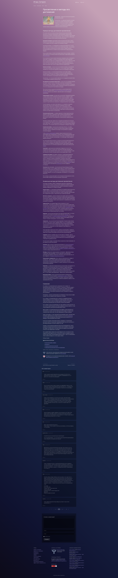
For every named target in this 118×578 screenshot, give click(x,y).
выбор (44, 145)
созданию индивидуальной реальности (60, 216)
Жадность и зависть (71, 365)
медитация (69, 162)
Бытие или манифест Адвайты (50, 342)
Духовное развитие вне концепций (51, 345)
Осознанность (36, 552)
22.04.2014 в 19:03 (48, 498)
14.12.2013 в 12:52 (47, 421)
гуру (49, 291)
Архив (46, 5)
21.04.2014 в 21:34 (48, 460)
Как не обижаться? (78, 556)
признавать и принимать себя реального (66, 248)
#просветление (56, 349)
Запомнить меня (47, 536)
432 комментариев (49, 14)
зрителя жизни (46, 55)
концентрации (59, 163)
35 (60, 509)
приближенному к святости (63, 275)
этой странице (63, 353)
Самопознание (36, 557)
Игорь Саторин (40, 2)
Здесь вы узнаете (60, 549)
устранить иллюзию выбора (51, 133)
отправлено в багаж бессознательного (57, 255)
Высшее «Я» (47, 344)
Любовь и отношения (37, 549)
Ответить (44, 379)
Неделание (66, 214)
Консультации (39, 5)
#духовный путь (51, 349)
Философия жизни (37, 558)
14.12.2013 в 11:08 (47, 382)
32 (55, 509)
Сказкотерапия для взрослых (38, 561)
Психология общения (37, 556)
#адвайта (44, 349)
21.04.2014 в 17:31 (47, 444)
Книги (43, 5)
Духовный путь (36, 560)
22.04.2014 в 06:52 (47, 474)
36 (62, 509)
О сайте (35, 5)
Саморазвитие (36, 553)
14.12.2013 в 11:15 (50, 394)
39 (66, 509)
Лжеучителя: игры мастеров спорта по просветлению (55, 347)
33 (57, 509)
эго (72, 97)
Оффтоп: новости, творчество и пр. (40, 562)
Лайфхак (35, 554)
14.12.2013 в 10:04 (47, 371)
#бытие (47, 349)
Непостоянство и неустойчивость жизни (50, 365)
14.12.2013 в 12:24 (47, 409)
